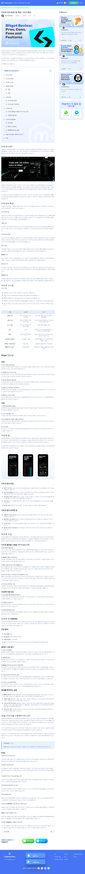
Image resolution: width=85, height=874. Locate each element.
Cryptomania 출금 (78, 854)
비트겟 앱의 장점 (12, 100)
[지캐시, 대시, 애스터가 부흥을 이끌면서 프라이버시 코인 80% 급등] (71, 57)
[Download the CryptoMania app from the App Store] (35, 855)
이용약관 (66, 859)
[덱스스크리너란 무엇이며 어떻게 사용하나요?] (71, 85)
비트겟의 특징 (9, 78)
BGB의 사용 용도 (12, 126)
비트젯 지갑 (9, 108)
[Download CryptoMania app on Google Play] (35, 861)
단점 (9, 93)
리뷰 (26, 2)
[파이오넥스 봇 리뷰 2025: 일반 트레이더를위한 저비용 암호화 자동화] (71, 29)
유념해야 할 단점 (12, 115)
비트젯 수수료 (9, 82)
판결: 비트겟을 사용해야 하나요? (14, 134)
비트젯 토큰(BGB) (11, 119)
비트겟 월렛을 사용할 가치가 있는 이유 (18, 111)
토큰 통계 (10, 123)
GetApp (14, 515)
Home (2, 7)
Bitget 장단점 (9, 86)
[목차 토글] (50, 70)
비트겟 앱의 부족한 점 (13, 104)
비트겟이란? (9, 75)
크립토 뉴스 (10, 7)
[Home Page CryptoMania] (6, 3)
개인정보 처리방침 (58, 859)
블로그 (28, 2)
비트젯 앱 (8, 97)
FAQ (7, 138)
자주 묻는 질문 (21, 2)
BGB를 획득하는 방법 (13, 130)
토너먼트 (15, 2)
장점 (9, 89)
